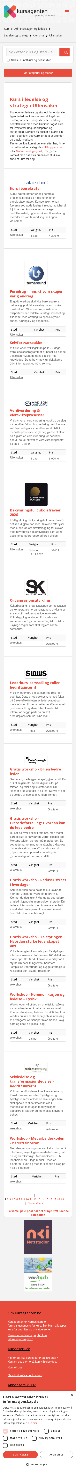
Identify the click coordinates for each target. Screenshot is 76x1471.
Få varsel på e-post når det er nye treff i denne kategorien (38, 1213)
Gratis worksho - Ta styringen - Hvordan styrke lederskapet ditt (37, 941)
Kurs (7, 28)
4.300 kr (54, 236)
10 (27, 1199)
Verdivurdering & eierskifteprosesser (27, 412)
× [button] (71, 1395)
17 (54, 1199)
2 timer (33, 1038)
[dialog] (38, 1431)
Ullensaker (16, 235)
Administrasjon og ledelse (30, 28)
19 (62, 1199)
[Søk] (64, 52)
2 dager (34, 550)
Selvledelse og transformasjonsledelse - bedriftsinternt (32, 1081)
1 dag (34, 236)
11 (31, 1199)
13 (39, 1199)
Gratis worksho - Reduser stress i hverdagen (38, 882)
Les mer (32, 1423)
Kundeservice (19, 1349)
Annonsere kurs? (22, 1385)
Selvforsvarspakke (26, 342)
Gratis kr (53, 809)
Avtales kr (52, 643)
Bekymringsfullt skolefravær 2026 (35, 512)
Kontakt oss (15, 1367)
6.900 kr (54, 458)
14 (42, 1199)
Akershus (38, 35)
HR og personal (53, 147)
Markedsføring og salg (29, 151)
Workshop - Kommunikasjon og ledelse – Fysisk (37, 996)
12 (35, 1199)
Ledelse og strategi (16, 35)
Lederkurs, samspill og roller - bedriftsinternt (36, 684)
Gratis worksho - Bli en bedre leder (35, 771)
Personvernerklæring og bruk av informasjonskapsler (27, 1337)
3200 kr (56, 550)
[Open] (67, 11)
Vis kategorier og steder (38, 73)
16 (50, 1199)
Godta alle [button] (20, 1454)
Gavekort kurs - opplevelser (25, 1375)
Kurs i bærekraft (24, 188)
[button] (38, 1464)
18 (58, 1199)
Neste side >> (36, 1203)
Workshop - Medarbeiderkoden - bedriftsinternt (37, 1140)
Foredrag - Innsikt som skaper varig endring (36, 293)
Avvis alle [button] (56, 1454)
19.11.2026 (36, 554)
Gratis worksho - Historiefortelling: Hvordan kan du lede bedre (37, 823)
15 (46, 1199)
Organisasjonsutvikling (30, 600)
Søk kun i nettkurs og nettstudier (31, 60)
